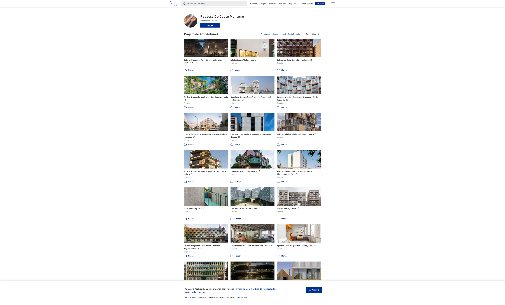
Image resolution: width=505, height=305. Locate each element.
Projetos (253, 3)
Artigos (262, 3)
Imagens (292, 3)
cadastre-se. (243, 297)
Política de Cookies (195, 292)
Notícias (282, 3)
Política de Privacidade (263, 289)
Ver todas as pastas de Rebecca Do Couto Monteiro (280, 34)
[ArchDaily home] (174, 3)
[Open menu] (333, 4)
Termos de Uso (242, 289)
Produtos (272, 3)
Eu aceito (314, 290)
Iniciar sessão (307, 3)
